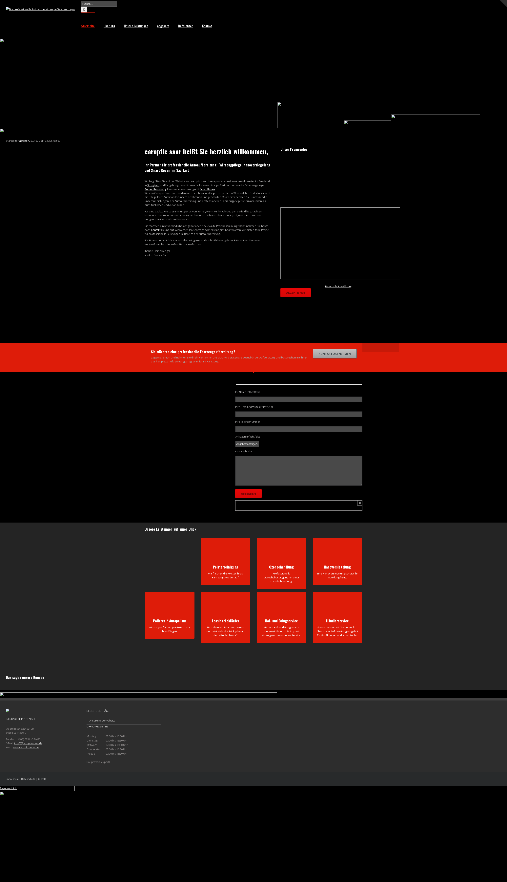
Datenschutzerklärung (338, 286)
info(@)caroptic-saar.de (28, 743)
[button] (222, 25)
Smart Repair (207, 189)
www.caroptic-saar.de (26, 747)
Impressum (12, 779)
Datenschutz (28, 779)
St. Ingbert (153, 185)
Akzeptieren (295, 292)
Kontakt (155, 230)
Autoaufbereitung (155, 189)
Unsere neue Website (102, 720)
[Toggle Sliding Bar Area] (503, 3)
